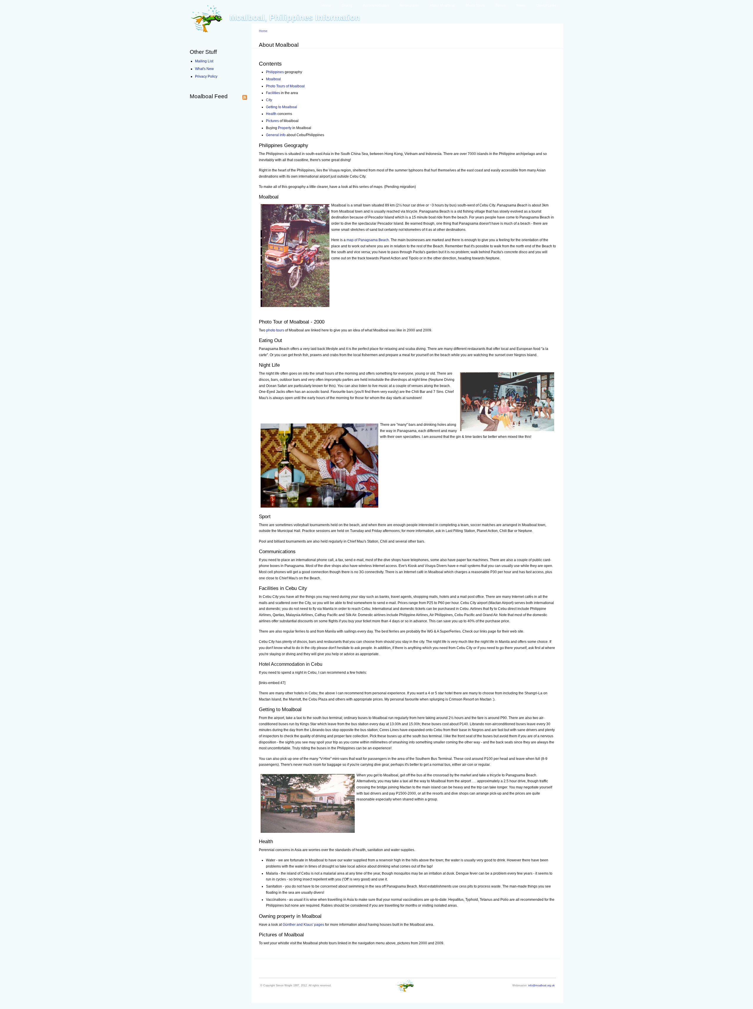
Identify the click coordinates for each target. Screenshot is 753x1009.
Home (326, 6)
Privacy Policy (206, 76)
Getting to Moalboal (281, 107)
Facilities (273, 93)
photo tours (275, 330)
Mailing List (204, 61)
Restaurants (409, 6)
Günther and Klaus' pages (303, 925)
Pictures (272, 121)
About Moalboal (442, 6)
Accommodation (376, 6)
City (269, 100)
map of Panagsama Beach (367, 240)
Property (284, 128)
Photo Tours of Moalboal (285, 86)
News (521, 6)
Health (271, 114)
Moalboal (273, 79)
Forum (501, 6)
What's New (204, 69)
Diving (347, 6)
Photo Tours (475, 6)
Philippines (275, 72)
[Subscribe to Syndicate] (244, 96)
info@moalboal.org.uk (541, 985)
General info (276, 135)
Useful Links (546, 6)
